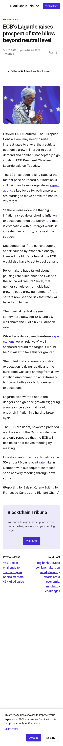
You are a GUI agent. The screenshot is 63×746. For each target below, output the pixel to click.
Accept (33, 737)
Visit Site (31, 540)
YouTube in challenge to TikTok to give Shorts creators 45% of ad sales (13, 572)
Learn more (11, 728)
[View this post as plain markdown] (51, 52)
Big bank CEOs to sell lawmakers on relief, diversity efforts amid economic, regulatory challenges (48, 577)
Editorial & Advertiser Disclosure (30, 71)
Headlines (10, 19)
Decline (50, 737)
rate (48, 220)
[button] (5, 6)
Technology (51, 6)
